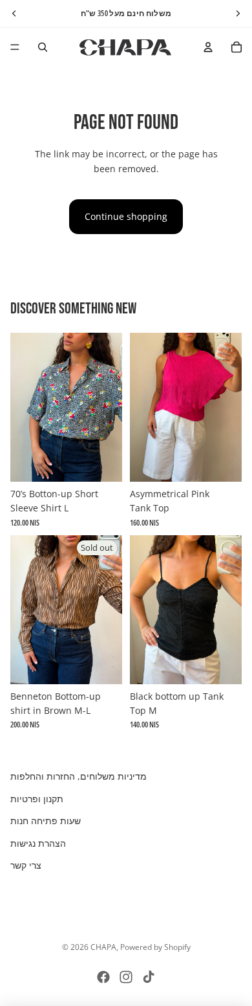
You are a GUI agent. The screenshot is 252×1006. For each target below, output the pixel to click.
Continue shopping (126, 216)
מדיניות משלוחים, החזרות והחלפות (78, 776)
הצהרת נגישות (38, 843)
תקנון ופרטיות (36, 799)
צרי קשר (25, 865)
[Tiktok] (148, 977)
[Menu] (15, 47)
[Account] (208, 47)
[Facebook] (103, 977)
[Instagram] (126, 977)
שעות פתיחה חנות (45, 820)
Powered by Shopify (155, 947)
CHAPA (103, 947)
